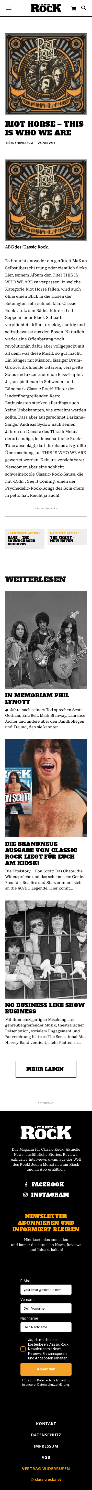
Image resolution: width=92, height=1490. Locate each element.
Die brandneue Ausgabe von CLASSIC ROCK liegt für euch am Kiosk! (41, 853)
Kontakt (46, 1423)
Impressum (46, 1446)
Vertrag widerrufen (46, 1468)
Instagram (50, 1195)
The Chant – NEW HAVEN (62, 539)
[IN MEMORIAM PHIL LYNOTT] (46, 640)
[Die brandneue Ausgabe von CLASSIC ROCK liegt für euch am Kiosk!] (46, 788)
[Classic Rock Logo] (46, 8)
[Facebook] (26, 1185)
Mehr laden (45, 1069)
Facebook (48, 1184)
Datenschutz (46, 1434)
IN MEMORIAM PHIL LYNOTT (37, 699)
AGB (46, 1457)
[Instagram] (25, 1195)
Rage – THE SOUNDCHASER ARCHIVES (21, 541)
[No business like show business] (46, 949)
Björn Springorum (19, 143)
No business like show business (45, 1008)
